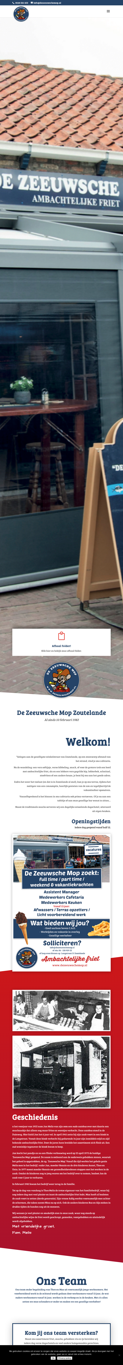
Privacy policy (64, 1358)
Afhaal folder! (61, 646)
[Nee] (119, 1355)
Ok (53, 1358)
